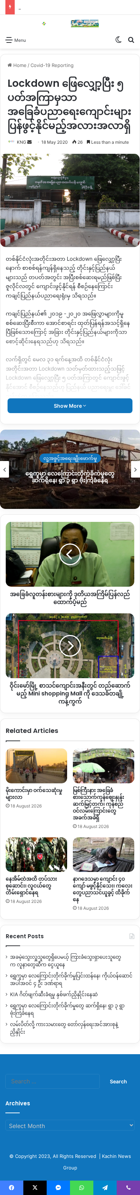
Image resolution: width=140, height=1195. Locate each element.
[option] (70, 469)
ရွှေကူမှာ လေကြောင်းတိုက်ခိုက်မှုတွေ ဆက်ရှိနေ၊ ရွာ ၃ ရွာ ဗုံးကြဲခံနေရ (70, 476)
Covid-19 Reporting (52, 65)
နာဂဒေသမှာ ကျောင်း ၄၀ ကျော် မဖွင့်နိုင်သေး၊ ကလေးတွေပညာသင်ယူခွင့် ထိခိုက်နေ (102, 889)
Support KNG (33, 7)
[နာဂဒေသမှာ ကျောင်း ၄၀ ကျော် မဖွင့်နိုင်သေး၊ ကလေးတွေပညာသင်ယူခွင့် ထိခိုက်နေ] (103, 854)
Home (19, 65)
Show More (68, 406)
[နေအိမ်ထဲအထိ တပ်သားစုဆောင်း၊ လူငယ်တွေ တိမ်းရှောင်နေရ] (36, 854)
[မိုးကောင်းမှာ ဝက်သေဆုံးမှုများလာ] (36, 765)
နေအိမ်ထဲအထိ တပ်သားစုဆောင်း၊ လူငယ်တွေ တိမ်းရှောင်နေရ (31, 885)
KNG (21, 142)
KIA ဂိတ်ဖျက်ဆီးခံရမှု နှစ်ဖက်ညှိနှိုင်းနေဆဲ (54, 994)
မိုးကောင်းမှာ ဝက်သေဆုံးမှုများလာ (34, 794)
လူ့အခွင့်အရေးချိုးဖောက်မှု (70, 458)
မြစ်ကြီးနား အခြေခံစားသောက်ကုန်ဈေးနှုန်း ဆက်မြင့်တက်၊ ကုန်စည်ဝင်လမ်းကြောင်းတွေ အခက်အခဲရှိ (98, 804)
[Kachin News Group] (70, 23)
